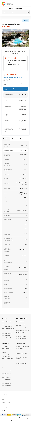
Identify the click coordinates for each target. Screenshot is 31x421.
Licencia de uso (6, 402)
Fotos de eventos (6, 383)
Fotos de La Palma (6, 331)
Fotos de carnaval (6, 346)
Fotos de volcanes (21, 338)
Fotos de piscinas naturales (20, 324)
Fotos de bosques (21, 336)
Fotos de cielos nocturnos (20, 333)
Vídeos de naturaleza (21, 328)
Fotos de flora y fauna (7, 348)
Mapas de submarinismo (22, 346)
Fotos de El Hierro (6, 335)
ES (4, 410)
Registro (10, 8)
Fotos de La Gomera (7, 333)
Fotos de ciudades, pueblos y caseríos (6, 355)
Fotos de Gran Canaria (7, 324)
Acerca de (4, 397)
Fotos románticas (6, 385)
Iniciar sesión (19, 8)
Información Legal (6, 405)
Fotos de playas (20, 322)
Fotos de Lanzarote (7, 326)
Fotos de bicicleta (21, 363)
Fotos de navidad (6, 371)
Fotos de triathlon (21, 361)
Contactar (4, 394)
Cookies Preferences (7, 408)
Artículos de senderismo (22, 330)
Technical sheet (16, 139)
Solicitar (15, 89)
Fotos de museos (6, 361)
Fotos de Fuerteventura (8, 328)
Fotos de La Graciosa (7, 338)
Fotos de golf (19, 348)
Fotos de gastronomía (7, 358)
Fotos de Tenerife (6, 322)
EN (2, 410)
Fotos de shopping (6, 377)
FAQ (3, 399)
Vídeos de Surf (20, 351)
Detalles (5, 139)
